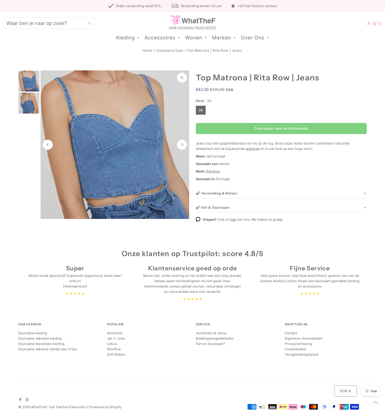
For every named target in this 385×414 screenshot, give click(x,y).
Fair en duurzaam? (210, 344)
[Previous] (48, 145)
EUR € (345, 391)
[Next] (182, 145)
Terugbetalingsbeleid (301, 354)
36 (201, 110)
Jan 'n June (116, 338)
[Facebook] (19, 400)
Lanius (112, 344)
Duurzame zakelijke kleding (40, 338)
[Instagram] (26, 400)
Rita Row (213, 171)
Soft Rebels (116, 354)
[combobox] (44, 23)
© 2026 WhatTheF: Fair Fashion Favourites (52, 407)
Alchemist (115, 333)
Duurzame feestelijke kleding (41, 344)
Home (148, 50)
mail (233, 219)
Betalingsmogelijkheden (215, 338)
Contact (291, 333)
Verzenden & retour (211, 333)
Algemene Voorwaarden (304, 338)
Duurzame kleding (32, 333)
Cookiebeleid (295, 349)
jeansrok (252, 149)
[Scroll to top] (376, 402)
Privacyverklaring (298, 344)
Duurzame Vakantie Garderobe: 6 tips (47, 349)
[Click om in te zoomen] (182, 78)
